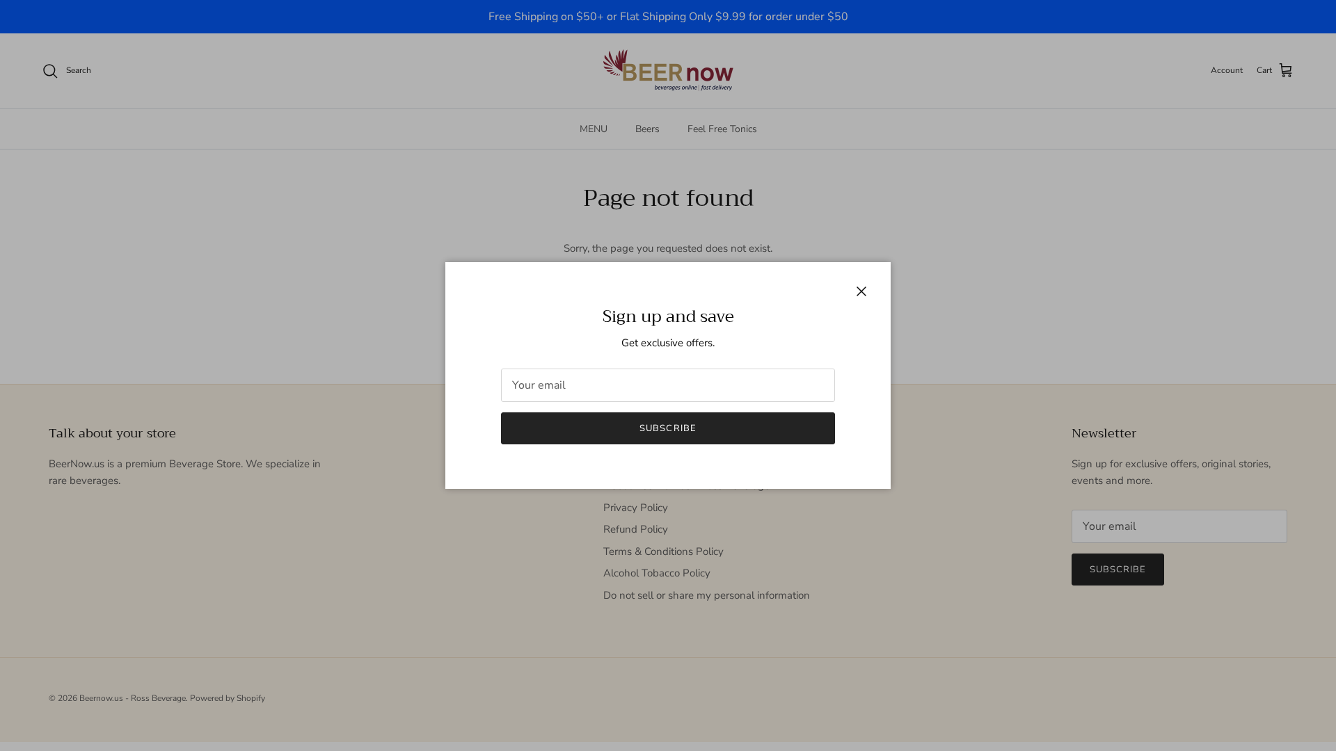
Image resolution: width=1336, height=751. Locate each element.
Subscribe (667, 428)
